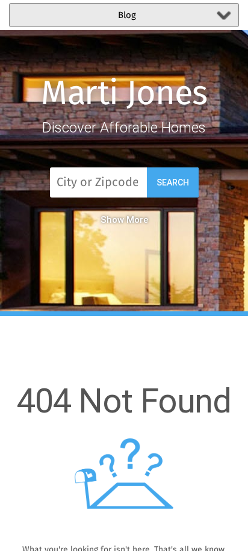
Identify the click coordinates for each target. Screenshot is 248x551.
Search (173, 182)
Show (112, 219)
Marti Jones (124, 94)
